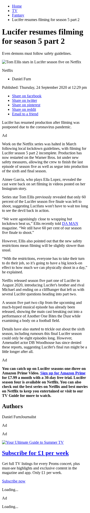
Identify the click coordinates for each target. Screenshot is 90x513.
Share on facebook (27, 96)
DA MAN (70, 223)
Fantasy (18, 15)
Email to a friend (25, 114)
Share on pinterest (26, 105)
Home (17, 6)
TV (15, 11)
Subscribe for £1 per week (35, 453)
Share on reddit (24, 109)
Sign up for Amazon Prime (63, 373)
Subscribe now (14, 481)
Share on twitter (24, 100)
